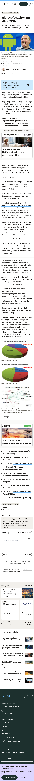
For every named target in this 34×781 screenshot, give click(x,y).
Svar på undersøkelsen (9, 777)
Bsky (3, 730)
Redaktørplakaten (17, 752)
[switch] (29, 85)
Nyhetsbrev (5, 734)
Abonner (23, 4)
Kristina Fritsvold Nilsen (10, 706)
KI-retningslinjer (7, 745)
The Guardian (7, 114)
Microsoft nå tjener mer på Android (15, 279)
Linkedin (4, 726)
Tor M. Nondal (6, 713)
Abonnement (6, 759)
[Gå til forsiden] (5, 4)
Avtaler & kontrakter (10, 12)
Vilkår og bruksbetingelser (11, 741)
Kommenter (16, 63)
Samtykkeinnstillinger (9, 737)
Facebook (5, 723)
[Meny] (31, 4)
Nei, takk (23, 777)
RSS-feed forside (7, 719)
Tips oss (28, 695)
